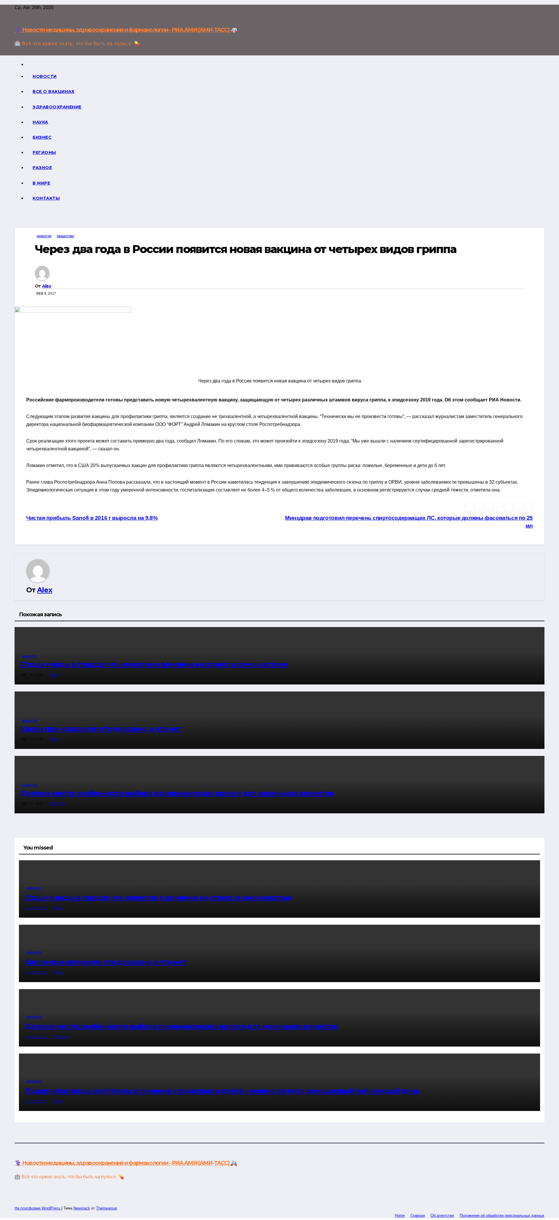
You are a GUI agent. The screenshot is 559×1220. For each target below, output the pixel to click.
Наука (40, 122)
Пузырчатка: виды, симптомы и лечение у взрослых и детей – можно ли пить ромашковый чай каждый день (222, 1090)
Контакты (46, 198)
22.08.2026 (37, 1101)
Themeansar (106, 1208)
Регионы (44, 152)
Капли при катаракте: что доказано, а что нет (100, 728)
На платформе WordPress (38, 1208)
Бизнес (42, 137)
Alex (46, 286)
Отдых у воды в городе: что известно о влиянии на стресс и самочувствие (153, 664)
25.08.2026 (37, 908)
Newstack (81, 1208)
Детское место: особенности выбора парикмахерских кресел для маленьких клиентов (176, 793)
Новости (45, 76)
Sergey (57, 804)
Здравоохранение (57, 107)
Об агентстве (442, 1215)
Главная (418, 1215)
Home (400, 1215)
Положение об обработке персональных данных (502, 1215)
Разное (42, 167)
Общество (65, 236)
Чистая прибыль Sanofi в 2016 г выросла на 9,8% (92, 518)
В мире (41, 183)
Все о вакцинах (53, 91)
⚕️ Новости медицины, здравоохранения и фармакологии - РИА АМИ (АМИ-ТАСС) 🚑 (126, 30)
